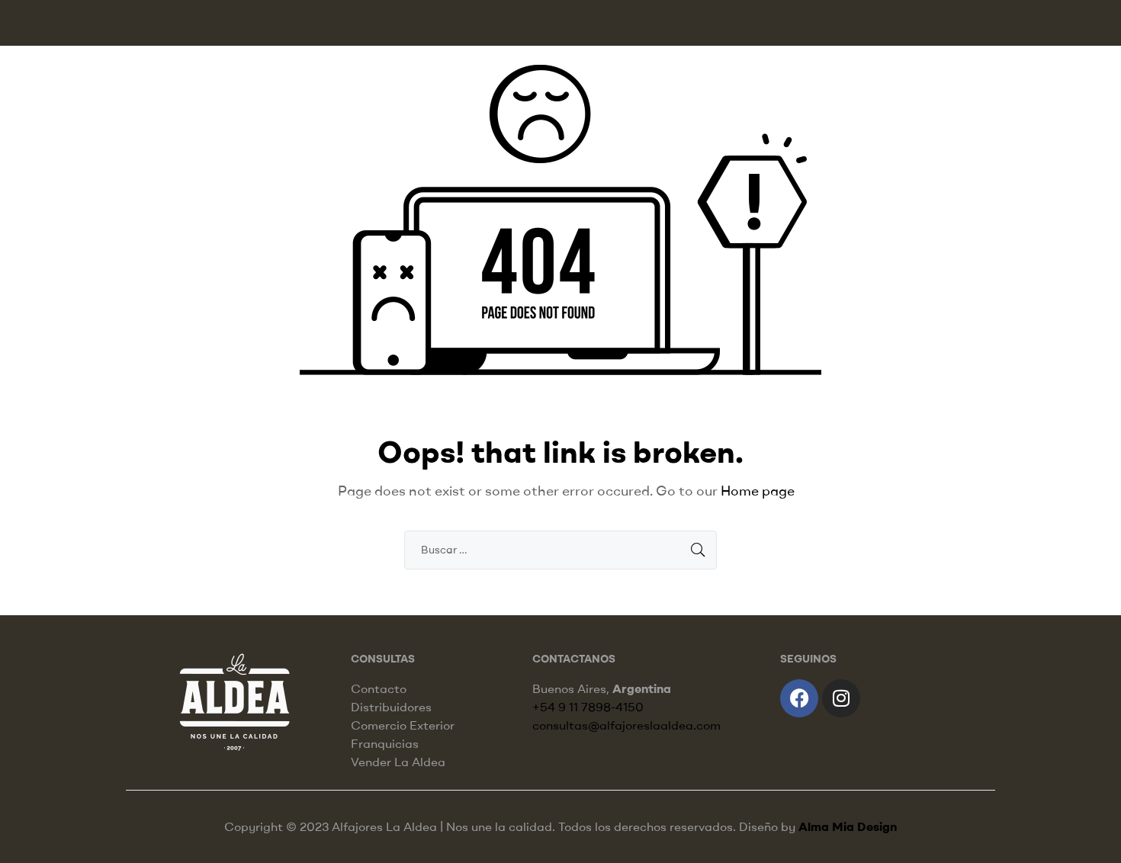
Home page (758, 490)
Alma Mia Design (847, 826)
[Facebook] (799, 698)
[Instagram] (841, 698)
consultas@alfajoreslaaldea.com (626, 725)
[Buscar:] (560, 549)
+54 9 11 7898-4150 (588, 706)
